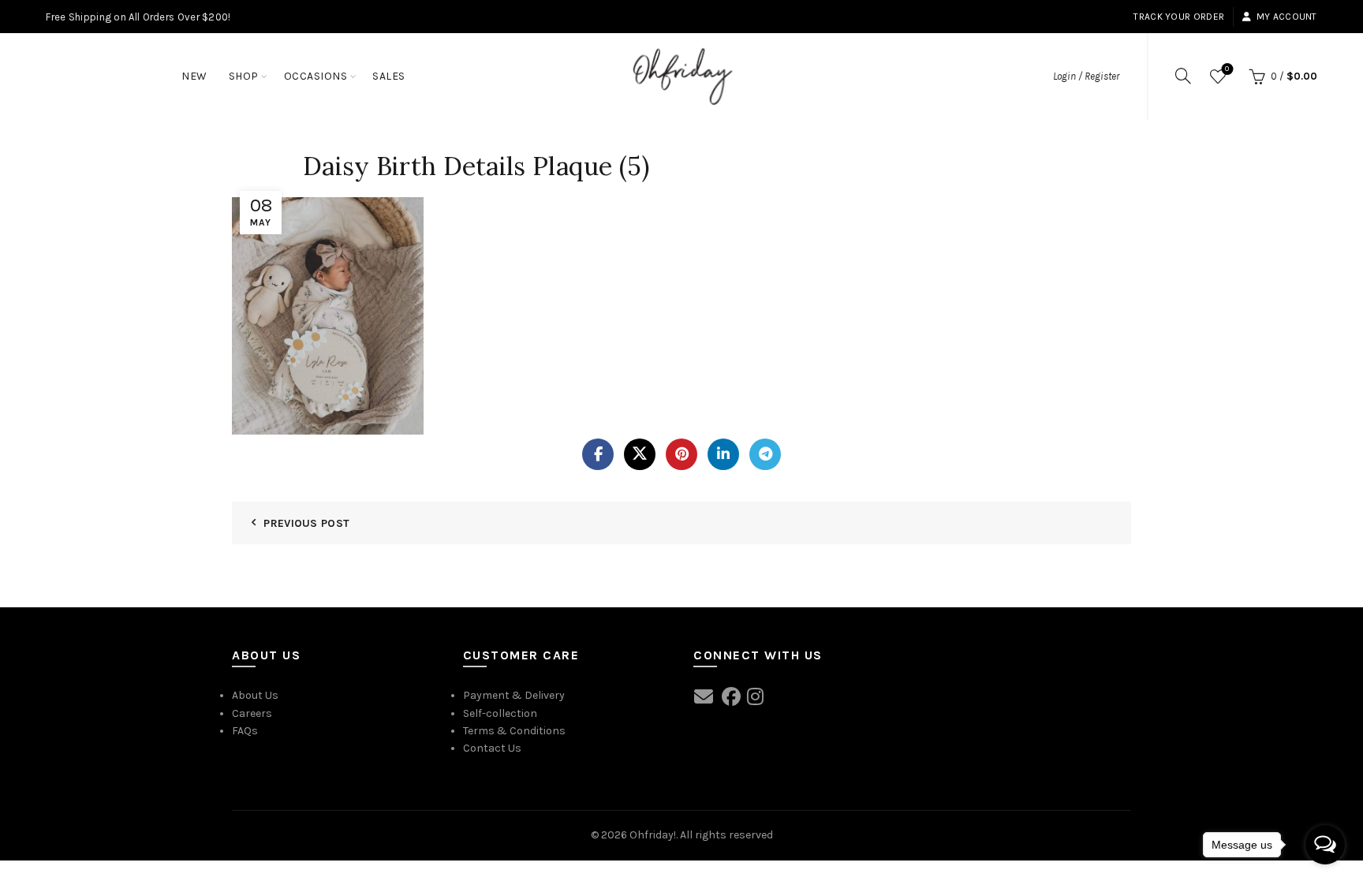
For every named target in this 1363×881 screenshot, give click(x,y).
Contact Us (492, 748)
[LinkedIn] (723, 454)
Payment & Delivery (514, 695)
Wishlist (1227, 69)
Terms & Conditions (514, 730)
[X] (639, 454)
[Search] (1183, 76)
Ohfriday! (652, 835)
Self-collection (500, 713)
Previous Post (306, 523)
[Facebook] (598, 454)
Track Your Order (1178, 16)
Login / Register (1086, 76)
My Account (1286, 16)
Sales (388, 76)
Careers (252, 713)
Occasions (316, 76)
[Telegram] (765, 454)
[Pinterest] (681, 454)
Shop (244, 76)
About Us (255, 695)
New (194, 76)
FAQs (245, 730)
